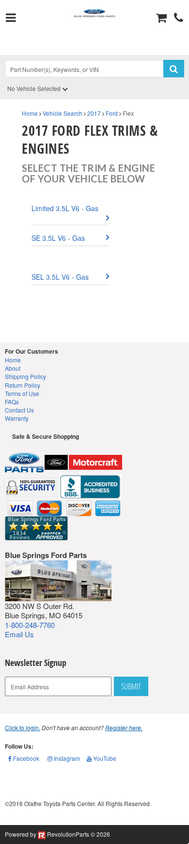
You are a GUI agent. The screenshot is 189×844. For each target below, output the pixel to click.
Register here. (123, 727)
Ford (112, 113)
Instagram (66, 758)
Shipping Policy (25, 376)
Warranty (17, 418)
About (12, 368)
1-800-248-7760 (30, 625)
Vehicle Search (62, 113)
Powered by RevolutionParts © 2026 (57, 834)
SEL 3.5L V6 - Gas (60, 277)
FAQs (12, 401)
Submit (131, 686)
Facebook (25, 758)
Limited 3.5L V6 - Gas (65, 208)
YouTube (104, 758)
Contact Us (19, 410)
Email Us (19, 634)
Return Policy (22, 385)
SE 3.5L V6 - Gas (58, 238)
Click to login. (22, 727)
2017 (94, 113)
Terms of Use (22, 393)
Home (30, 113)
